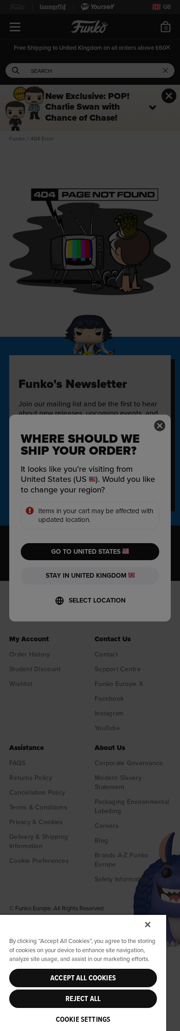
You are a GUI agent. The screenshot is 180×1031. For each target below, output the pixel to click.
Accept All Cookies (83, 978)
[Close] (147, 924)
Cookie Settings (83, 1019)
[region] (83, 972)
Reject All (83, 998)
